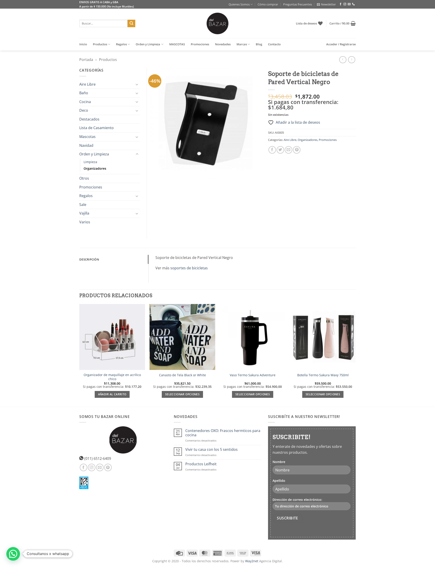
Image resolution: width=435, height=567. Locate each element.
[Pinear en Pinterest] (296, 150)
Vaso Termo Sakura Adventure (253, 375)
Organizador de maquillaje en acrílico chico (112, 377)
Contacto (274, 44)
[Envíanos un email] (349, 4)
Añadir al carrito (112, 394)
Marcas (242, 44)
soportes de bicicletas (189, 267)
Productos (100, 44)
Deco (83, 110)
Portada (86, 59)
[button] (326, 4)
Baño (83, 92)
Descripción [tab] (89, 259)
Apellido (279, 480)
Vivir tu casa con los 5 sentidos (211, 449)
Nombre (279, 462)
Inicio (83, 44)
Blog (259, 44)
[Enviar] (131, 23)
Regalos (121, 44)
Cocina (85, 101)
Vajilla (84, 213)
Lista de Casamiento (96, 127)
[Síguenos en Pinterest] (108, 467)
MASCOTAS (177, 44)
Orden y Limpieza (148, 44)
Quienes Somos (239, 4)
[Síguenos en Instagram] (344, 4)
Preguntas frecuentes (297, 4)
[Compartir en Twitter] (280, 150)
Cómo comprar (268, 4)
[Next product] (342, 59)
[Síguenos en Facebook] (340, 4)
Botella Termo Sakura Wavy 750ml (323, 375)
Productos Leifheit (201, 464)
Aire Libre (290, 140)
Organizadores (307, 140)
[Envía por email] (288, 150)
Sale (82, 204)
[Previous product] (351, 59)
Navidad (86, 145)
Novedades (223, 44)
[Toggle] (137, 84)
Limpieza (90, 162)
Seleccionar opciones (182, 394)
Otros (84, 178)
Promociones (200, 44)
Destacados (89, 119)
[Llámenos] (353, 4)
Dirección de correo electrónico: (297, 499)
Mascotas (87, 136)
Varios (84, 222)
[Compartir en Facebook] (272, 150)
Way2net (251, 561)
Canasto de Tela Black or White (182, 375)
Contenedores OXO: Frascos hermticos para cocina (222, 433)
